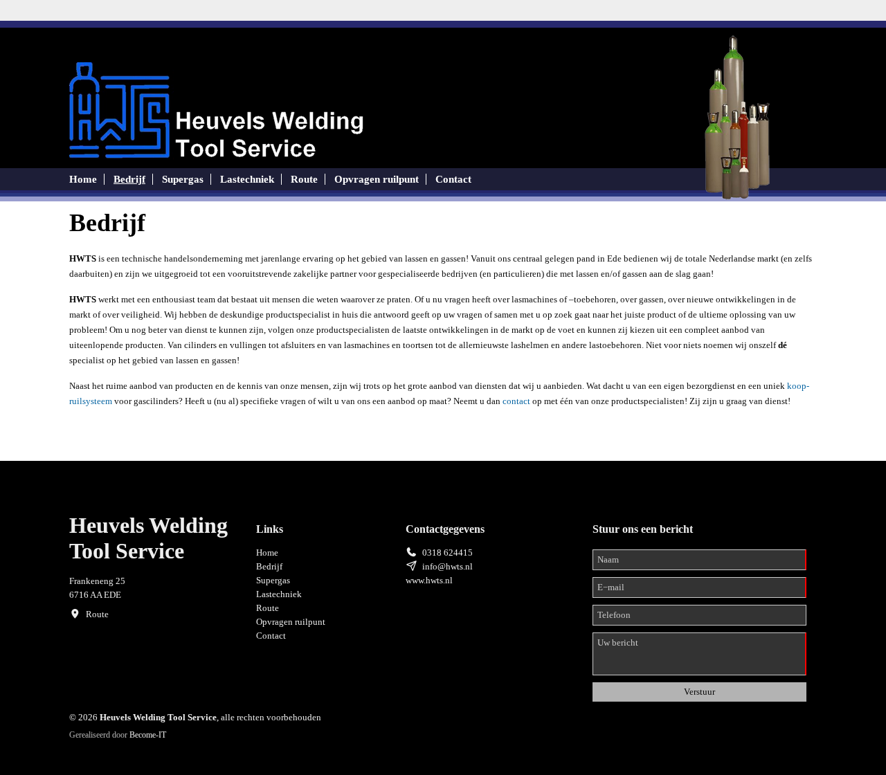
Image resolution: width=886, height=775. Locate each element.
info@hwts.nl (447, 566)
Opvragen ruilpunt (376, 179)
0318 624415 (447, 552)
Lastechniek (247, 179)
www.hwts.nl (429, 580)
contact (516, 401)
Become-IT (147, 735)
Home (83, 179)
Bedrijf (129, 179)
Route (304, 179)
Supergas (183, 179)
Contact (453, 179)
